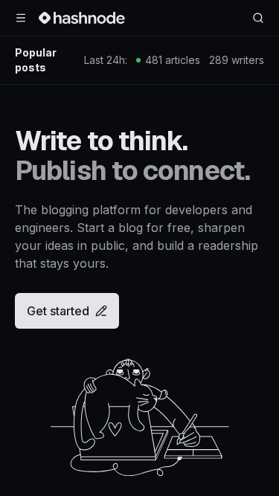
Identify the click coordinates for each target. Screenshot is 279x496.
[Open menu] (21, 18)
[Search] (258, 18)
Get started (58, 310)
